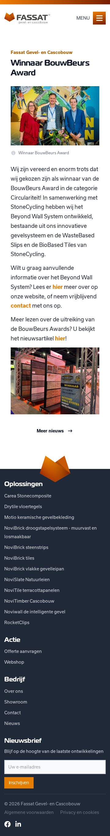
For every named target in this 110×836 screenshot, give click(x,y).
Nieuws (12, 723)
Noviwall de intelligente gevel (34, 611)
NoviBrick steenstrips (26, 547)
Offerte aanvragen (23, 651)
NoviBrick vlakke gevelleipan (34, 568)
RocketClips (16, 622)
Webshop (14, 662)
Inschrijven (19, 782)
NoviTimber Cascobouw (29, 601)
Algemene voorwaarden (29, 812)
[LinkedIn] (18, 824)
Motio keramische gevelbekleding (39, 517)
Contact (12, 712)
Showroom (15, 701)
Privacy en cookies (79, 812)
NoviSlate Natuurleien (27, 579)
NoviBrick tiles (19, 558)
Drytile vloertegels (23, 506)
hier (58, 287)
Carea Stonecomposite (27, 495)
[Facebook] (7, 824)
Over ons (13, 691)
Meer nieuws (50, 430)
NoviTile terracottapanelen (32, 590)
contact (21, 305)
